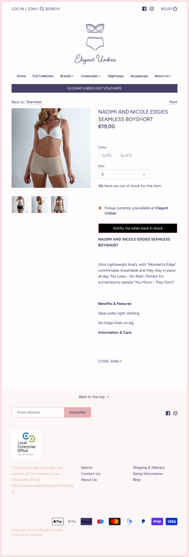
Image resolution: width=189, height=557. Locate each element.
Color (102, 147)
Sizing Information (148, 473)
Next (173, 102)
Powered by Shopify (27, 535)
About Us (89, 479)
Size (101, 166)
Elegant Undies (51, 530)
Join (32, 9)
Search (86, 467)
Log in (18, 9)
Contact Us (90, 473)
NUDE (106, 155)
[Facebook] (144, 8)
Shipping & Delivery (149, 467)
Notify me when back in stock (138, 228)
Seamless (34, 102)
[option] (20, 204)
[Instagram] (152, 8)
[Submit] (42, 9)
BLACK (126, 155)
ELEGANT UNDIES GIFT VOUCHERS (94, 88)
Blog (136, 479)
